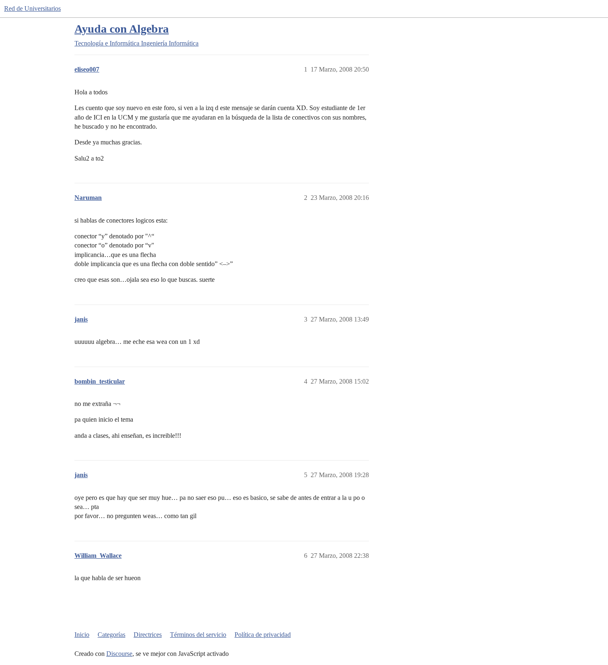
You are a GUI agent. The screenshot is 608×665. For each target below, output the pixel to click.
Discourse (119, 653)
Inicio (81, 634)
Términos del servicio (198, 634)
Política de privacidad (263, 634)
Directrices (148, 634)
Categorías (111, 634)
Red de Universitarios (32, 8)
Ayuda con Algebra (121, 28)
